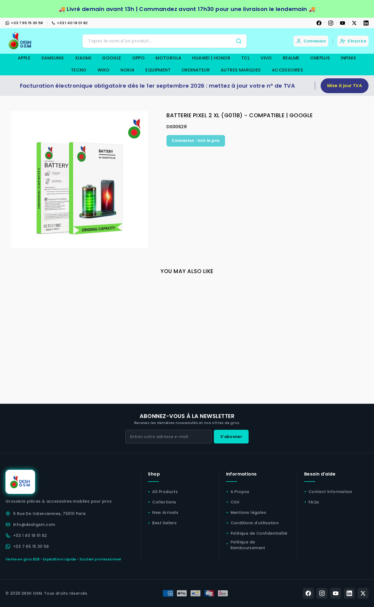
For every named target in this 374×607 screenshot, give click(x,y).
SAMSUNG (52, 58)
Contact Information (330, 491)
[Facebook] (319, 23)
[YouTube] (342, 23)
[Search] (239, 41)
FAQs (314, 502)
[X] (354, 23)
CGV (235, 502)
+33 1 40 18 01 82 (72, 22)
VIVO (266, 58)
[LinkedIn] (366, 23)
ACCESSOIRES (287, 70)
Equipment (158, 70)
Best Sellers (164, 523)
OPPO (138, 58)
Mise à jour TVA (344, 85)
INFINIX (348, 58)
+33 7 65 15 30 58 (27, 22)
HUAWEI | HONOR (211, 58)
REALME (291, 58)
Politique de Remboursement (248, 545)
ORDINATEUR (196, 70)
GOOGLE (111, 58)
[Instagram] (330, 23)
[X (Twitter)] (363, 593)
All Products (165, 491)
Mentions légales (248, 512)
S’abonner (231, 436)
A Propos (240, 491)
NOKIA (127, 70)
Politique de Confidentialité (259, 533)
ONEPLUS (320, 58)
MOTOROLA (168, 58)
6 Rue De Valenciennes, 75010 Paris (49, 513)
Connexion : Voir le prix (196, 140)
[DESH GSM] (20, 41)
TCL (245, 58)
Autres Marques (241, 70)
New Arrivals (165, 512)
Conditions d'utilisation (255, 523)
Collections (164, 502)
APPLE (24, 58)
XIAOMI (83, 58)
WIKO (103, 70)
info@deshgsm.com (34, 524)
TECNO (79, 70)
